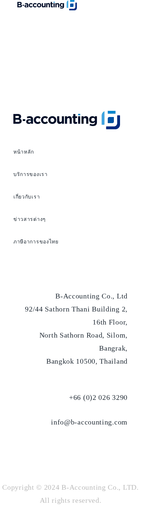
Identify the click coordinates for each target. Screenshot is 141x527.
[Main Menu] (74, 23)
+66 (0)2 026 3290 (98, 397)
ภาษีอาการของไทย (36, 241)
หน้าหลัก (23, 152)
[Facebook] (99, 447)
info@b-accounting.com (89, 422)
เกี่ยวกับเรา (26, 197)
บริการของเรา (30, 174)
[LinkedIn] (119, 447)
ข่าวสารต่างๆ (29, 219)
